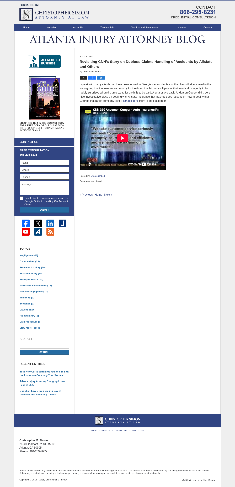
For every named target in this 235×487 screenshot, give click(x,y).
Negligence (29, 255)
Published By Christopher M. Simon (193, 12)
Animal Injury (29, 315)
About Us (78, 27)
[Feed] (50, 232)
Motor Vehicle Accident (36, 285)
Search (44, 352)
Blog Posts (138, 431)
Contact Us (121, 431)
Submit (44, 209)
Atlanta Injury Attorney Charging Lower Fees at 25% (43, 383)
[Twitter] (38, 223)
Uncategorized (97, 176)
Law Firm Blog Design (199, 480)
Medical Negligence (34, 291)
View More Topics (30, 327)
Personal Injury (31, 273)
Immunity (27, 297)
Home (26, 27)
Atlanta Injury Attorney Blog (54, 12)
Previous (86, 194)
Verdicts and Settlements (144, 27)
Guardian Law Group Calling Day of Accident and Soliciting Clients (40, 393)
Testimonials (107, 27)
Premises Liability (33, 267)
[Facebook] (26, 223)
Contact (208, 27)
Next (108, 194)
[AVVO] (38, 232)
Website (51, 27)
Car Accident (30, 261)
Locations (181, 27)
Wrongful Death (31, 279)
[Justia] (62, 223)
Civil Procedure (30, 321)
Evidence (27, 303)
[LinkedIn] (50, 223)
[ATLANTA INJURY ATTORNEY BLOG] (117, 39)
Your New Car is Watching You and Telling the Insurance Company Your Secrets (44, 373)
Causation (27, 309)
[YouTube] (26, 232)
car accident (130, 100)
